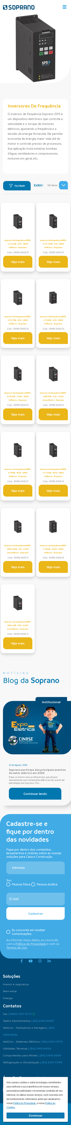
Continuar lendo (35, 794)
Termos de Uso (16, 947)
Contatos (12, 1005)
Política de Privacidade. (25, 1103)
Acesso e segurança (16, 984)
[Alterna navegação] (64, 7)
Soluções (11, 976)
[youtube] (31, 961)
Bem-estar (10, 991)
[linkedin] (49, 961)
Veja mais (18, 262)
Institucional (51, 702)
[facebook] (22, 961)
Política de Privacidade (30, 944)
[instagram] (40, 961)
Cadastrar (35, 913)
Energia (8, 998)
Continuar (35, 1115)
